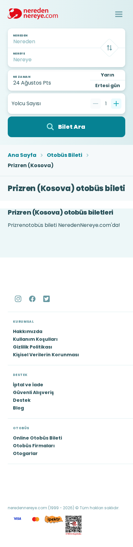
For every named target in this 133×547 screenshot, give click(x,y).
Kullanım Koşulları (35, 339)
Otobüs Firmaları (34, 445)
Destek (22, 400)
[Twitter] (47, 299)
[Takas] (109, 47)
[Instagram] (19, 299)
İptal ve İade (28, 384)
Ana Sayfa (22, 155)
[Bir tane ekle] (116, 103)
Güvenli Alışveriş (33, 392)
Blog (18, 408)
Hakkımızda (27, 331)
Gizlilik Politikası (32, 347)
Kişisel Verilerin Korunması (46, 354)
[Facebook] (33, 299)
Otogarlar (25, 453)
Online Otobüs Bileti (37, 438)
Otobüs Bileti (64, 155)
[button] (118, 14)
